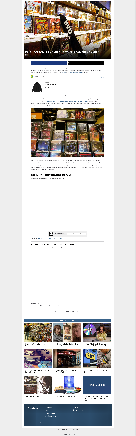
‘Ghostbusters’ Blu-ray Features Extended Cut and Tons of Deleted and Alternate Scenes (96, 398)
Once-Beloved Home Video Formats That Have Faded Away (37, 371)
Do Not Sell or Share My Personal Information (55, 418)
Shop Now (51, 91)
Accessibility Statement (50, 413)
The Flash (63, 72)
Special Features (66, 305)
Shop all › (101, 77)
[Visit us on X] (82, 410)
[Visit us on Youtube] (77, 410)
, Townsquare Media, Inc (42, 422)
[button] (67, 87)
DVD (34, 68)
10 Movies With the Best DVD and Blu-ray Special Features (66, 345)
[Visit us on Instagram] (74, 410)
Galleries (46, 305)
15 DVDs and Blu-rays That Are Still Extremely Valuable (65, 397)
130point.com (34, 165)
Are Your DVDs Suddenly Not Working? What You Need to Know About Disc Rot (95, 345)
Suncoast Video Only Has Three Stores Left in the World (66, 371)
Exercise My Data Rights (50, 416)
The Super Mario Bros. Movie (74, 72)
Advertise (47, 411)
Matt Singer (30, 55)
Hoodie (47, 82)
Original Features (58, 305)
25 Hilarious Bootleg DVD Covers (34, 396)
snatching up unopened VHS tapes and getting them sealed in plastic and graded (67, 101)
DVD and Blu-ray (40, 305)
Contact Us (47, 410)
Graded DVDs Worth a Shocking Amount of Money (37, 345)
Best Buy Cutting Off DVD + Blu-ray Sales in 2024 (96, 371)
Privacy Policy (48, 415)
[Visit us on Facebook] (79, 410)
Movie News (51, 305)
